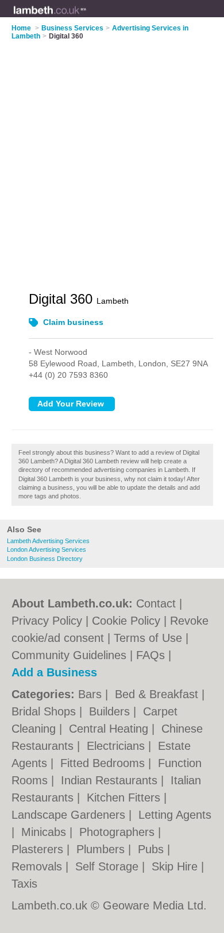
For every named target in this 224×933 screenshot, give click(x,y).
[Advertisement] (112, 158)
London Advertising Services (46, 549)
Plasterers (39, 849)
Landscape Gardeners (70, 814)
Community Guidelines (68, 655)
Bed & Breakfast (158, 694)
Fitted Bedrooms (104, 763)
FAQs (150, 655)
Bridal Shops (45, 711)
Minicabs (45, 832)
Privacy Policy (46, 620)
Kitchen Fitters (125, 797)
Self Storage (108, 866)
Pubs (152, 849)
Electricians (117, 746)
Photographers (118, 832)
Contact (156, 603)
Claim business (73, 322)
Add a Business (54, 672)
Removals (38, 866)
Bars (91, 694)
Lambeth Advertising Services (48, 540)
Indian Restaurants (111, 780)
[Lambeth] (86, 18)
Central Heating (110, 728)
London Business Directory (45, 558)
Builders (111, 711)
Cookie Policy (126, 620)
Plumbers (102, 849)
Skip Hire (176, 866)
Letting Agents (174, 814)
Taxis (24, 883)
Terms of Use (148, 638)
